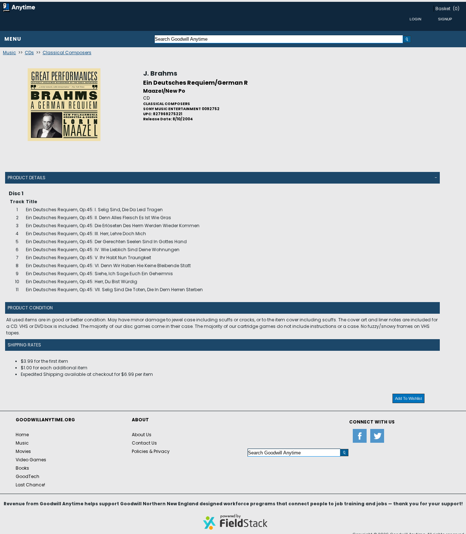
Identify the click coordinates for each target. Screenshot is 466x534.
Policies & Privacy (151, 451)
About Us (141, 434)
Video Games (31, 460)
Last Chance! (30, 485)
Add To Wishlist (408, 398)
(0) (456, 8)
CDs (29, 52)
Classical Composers (67, 52)
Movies (23, 451)
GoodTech (27, 476)
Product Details (27, 177)
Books (22, 468)
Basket (442, 8)
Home (22, 434)
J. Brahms (160, 73)
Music (9, 52)
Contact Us (144, 443)
